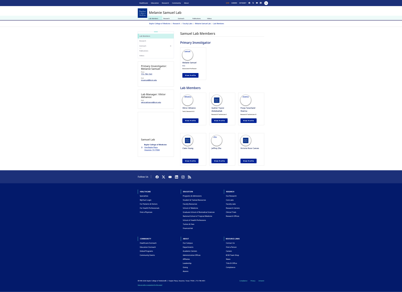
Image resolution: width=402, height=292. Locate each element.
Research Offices (232, 216)
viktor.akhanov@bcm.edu (151, 102)
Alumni (185, 271)
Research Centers (233, 208)
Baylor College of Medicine (159, 23)
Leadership (187, 263)
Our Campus (188, 243)
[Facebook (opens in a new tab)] (249, 3)
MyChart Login (145, 200)
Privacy (253, 281)
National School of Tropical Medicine (197, 216)
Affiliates (186, 259)
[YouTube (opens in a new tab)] (257, 3)
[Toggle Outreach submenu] (171, 45)
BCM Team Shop (232, 255)
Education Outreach (148, 247)
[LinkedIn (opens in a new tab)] (261, 3)
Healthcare (143, 3)
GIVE (227, 3)
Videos (209, 18)
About (186, 3)
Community (176, 3)
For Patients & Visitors (148, 204)
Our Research (231, 196)
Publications (196, 18)
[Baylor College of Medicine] (142, 13)
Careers (229, 251)
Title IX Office (231, 263)
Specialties (144, 196)
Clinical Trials (231, 212)
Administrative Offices (191, 255)
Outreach (181, 18)
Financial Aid (188, 228)
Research (165, 3)
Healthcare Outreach (148, 243)
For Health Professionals (149, 208)
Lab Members (153, 18)
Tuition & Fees (188, 224)
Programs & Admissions (192, 196)
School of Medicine (190, 208)
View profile (190, 75)
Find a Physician (146, 212)
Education (155, 3)
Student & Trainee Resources (194, 200)
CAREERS (234, 3)
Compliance (230, 267)
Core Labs (230, 200)
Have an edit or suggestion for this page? (150, 285)
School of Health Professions (194, 220)
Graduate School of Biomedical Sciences (199, 212)
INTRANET (242, 3)
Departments (188, 247)
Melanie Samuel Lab (203, 23)
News (228, 259)
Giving (185, 267)
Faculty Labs (187, 23)
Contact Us (230, 243)
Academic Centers (190, 251)
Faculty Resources (190, 204)
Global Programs (146, 251)
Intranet (261, 281)
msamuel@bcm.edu (149, 80)
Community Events (147, 255)
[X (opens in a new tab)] (253, 3)
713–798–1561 (146, 74)
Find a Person (231, 247)
